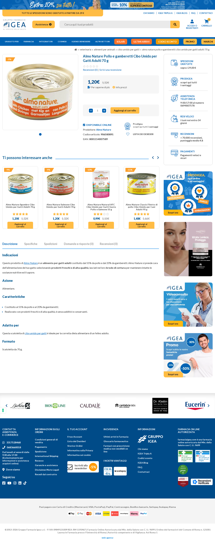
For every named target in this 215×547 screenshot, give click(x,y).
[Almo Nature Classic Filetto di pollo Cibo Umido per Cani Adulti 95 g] (141, 184)
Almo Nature (103, 129)
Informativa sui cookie (79, 455)
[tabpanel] (40, 92)
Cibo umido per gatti (128, 49)
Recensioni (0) (90, 69)
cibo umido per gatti (36, 333)
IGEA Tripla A (145, 453)
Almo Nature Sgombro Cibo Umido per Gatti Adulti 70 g (20, 205)
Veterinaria (85, 49)
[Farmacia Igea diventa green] (183, 469)
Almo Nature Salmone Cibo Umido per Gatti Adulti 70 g (60, 205)
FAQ (140, 467)
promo (190, 41)
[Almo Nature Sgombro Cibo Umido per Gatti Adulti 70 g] (20, 184)
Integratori (46, 41)
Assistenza (42, 24)
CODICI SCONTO (167, 41)
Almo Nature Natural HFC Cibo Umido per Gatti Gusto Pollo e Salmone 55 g (101, 207)
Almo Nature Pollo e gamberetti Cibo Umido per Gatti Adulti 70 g (175, 49)
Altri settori (102, 41)
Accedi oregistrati (192, 26)
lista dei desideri (143, 134)
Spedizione (40, 451)
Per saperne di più (100, 87)
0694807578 (187, 105)
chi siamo (148, 13)
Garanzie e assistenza (46, 465)
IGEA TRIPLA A (165, 13)
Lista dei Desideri (76, 441)
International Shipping (46, 456)
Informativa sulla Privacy (80, 450)
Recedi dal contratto (46, 474)
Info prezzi (121, 87)
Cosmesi (62, 41)
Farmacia (29, 41)
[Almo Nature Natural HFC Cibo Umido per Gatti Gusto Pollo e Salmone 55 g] (101, 184)
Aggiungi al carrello (20, 225)
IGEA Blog (143, 462)
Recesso (39, 460)
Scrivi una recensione (110, 69)
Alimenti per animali (104, 49)
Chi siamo (143, 449)
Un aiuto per (12, 41)
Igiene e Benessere (81, 41)
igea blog (181, 13)
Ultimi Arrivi (141, 41)
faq (193, 13)
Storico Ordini (74, 445)
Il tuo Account (74, 436)
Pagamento (41, 447)
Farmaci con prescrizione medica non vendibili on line (117, 448)
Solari (121, 41)
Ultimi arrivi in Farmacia (116, 436)
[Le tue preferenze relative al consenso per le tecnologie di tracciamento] (3, 410)
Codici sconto (145, 458)
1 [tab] (40, 134)
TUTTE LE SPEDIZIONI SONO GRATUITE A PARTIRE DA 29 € (53, 13)
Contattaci (144, 471)
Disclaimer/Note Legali (47, 469)
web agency (107, 537)
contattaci (206, 13)
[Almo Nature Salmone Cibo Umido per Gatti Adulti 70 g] (61, 184)
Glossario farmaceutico (116, 441)
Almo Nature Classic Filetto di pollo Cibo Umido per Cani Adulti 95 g (142, 207)
